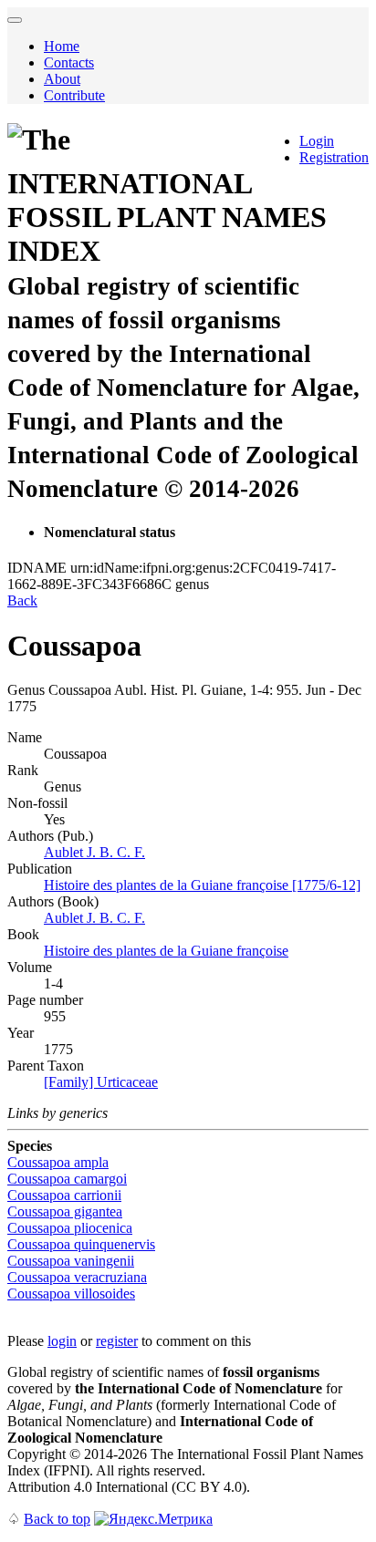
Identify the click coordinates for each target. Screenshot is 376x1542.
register (117, 1341)
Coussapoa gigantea (64, 1211)
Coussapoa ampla (58, 1162)
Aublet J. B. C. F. (94, 852)
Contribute (74, 95)
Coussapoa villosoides (71, 1293)
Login (316, 141)
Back (22, 600)
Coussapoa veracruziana (77, 1277)
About (62, 79)
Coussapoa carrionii (64, 1195)
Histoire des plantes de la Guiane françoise (166, 950)
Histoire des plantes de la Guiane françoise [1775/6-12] (202, 885)
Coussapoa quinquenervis (81, 1244)
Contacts (69, 62)
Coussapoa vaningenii (70, 1260)
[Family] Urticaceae (101, 1082)
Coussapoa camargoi (67, 1178)
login (62, 1341)
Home (61, 46)
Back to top (57, 1518)
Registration (334, 157)
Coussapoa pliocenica (69, 1228)
